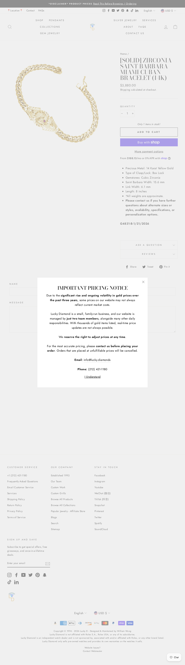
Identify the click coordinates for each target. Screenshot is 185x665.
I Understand (93, 377)
